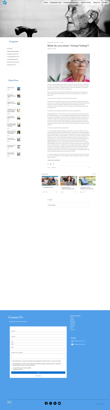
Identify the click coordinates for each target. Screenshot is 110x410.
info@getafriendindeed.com (79, 344)
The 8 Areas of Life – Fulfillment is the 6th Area (86, 188)
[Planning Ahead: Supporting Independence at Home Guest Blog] (68, 180)
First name (13, 331)
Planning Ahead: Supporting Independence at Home (68, 188)
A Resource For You (48, 187)
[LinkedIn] (54, 403)
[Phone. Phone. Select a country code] (13, 344)
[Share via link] (53, 164)
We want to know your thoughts (17, 352)
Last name (13, 336)
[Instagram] (50, 403)
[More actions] (89, 42)
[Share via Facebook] (48, 164)
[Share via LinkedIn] (50, 164)
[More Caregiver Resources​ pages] (78, 2)
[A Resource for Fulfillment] (50, 180)
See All (94, 173)
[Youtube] (59, 403)
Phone (12, 341)
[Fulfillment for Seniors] (87, 180)
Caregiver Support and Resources (54, 160)
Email (12, 347)
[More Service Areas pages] (91, 2)
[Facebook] (46, 403)
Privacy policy (99, 404)
